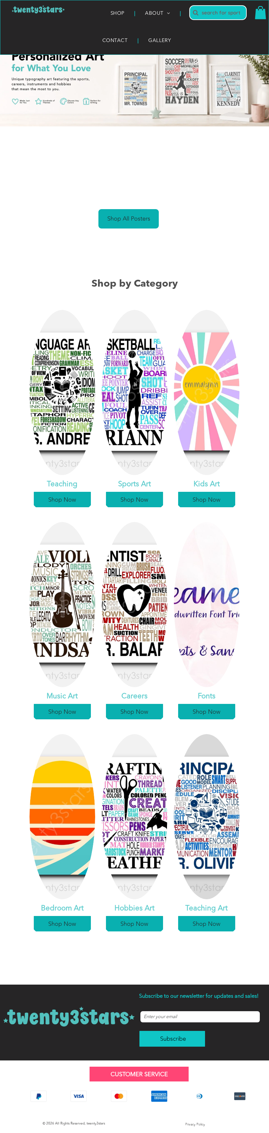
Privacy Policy (195, 1124)
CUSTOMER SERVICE (139, 1075)
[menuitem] (118, 14)
